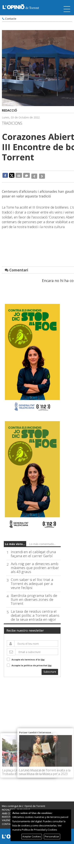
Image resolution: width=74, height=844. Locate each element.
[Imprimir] (19, 175)
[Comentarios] (26, 175)
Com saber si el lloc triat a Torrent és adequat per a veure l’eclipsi (32, 581)
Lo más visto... (15, 541)
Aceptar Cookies (31, 836)
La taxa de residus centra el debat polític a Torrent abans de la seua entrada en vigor (35, 613)
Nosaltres (8, 806)
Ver (43, 656)
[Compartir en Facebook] (5, 175)
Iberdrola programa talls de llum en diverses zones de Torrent (34, 597)
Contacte (10, 18)
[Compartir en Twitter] (11, 175)
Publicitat (23, 806)
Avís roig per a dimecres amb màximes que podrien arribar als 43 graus (35, 565)
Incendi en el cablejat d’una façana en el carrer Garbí (33, 551)
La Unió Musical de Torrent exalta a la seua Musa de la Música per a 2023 (44, 772)
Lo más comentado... (42, 541)
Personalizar (52, 836)
